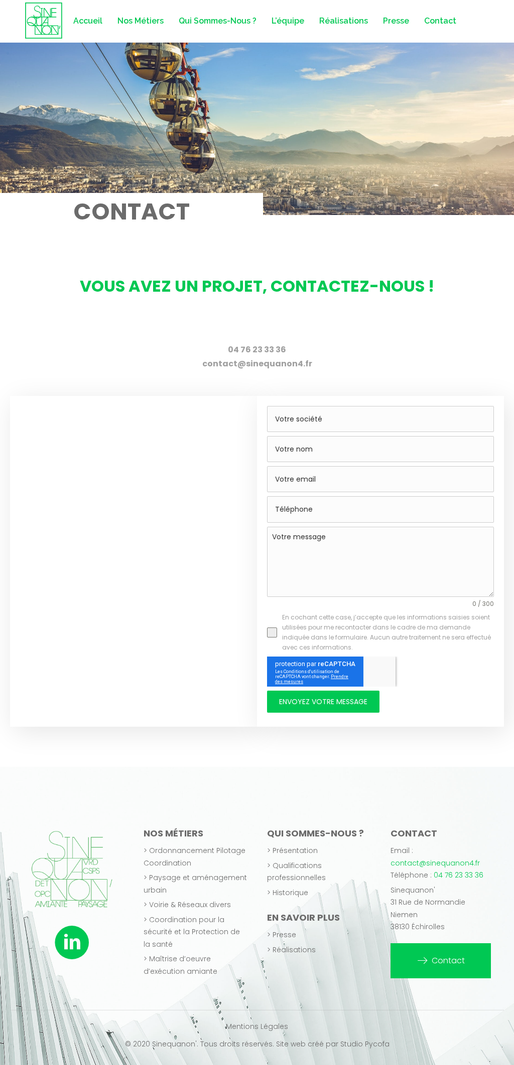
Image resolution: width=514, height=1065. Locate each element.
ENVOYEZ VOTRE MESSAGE (323, 702)
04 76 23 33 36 (458, 875)
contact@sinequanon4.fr (435, 863)
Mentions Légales (257, 1026)
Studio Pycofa (365, 1044)
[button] (441, 960)
